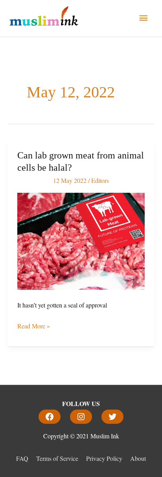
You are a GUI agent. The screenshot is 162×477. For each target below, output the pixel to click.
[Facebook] (50, 417)
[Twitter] (112, 417)
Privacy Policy (104, 458)
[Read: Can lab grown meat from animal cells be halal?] (81, 240)
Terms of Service (57, 458)
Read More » (33, 325)
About (138, 458)
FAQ (22, 458)
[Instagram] (81, 417)
